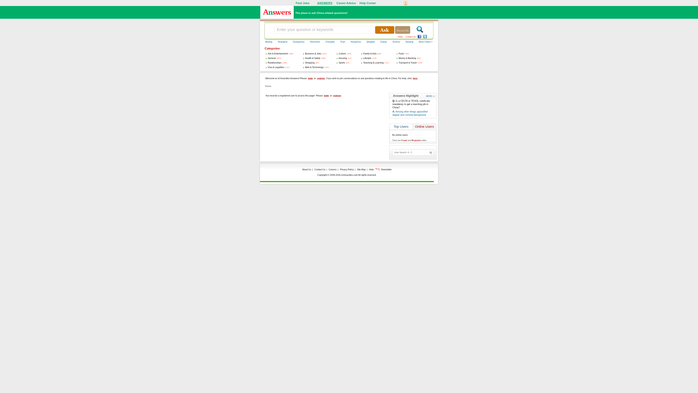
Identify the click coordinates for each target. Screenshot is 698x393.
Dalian (383, 42)
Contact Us (411, 37)
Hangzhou (356, 42)
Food (401, 53)
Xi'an (342, 42)
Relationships (274, 62)
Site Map (361, 169)
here (415, 78)
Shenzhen (315, 42)
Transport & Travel (408, 62)
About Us (306, 169)
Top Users (401, 126)
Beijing (268, 42)
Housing (343, 58)
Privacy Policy (347, 169)
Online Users (424, 126)
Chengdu (330, 42)
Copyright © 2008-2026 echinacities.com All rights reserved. (346, 175)
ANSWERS (324, 3)
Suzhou (396, 42)
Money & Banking (407, 58)
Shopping (310, 62)
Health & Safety (312, 58)
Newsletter (386, 169)
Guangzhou (298, 42)
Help (371, 169)
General (272, 58)
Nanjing (409, 42)
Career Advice (346, 3)
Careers (333, 169)
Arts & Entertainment (278, 53)
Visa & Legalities (276, 67)
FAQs (400, 37)
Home (268, 86)
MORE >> (430, 96)
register (321, 78)
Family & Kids (370, 53)
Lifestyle (367, 58)
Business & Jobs (313, 53)
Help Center (368, 3)
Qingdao (370, 42)
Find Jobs (303, 3)
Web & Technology (314, 67)
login (310, 78)
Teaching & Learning (373, 62)
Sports (342, 62)
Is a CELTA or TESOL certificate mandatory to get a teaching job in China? (411, 104)
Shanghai (282, 42)
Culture (342, 53)
